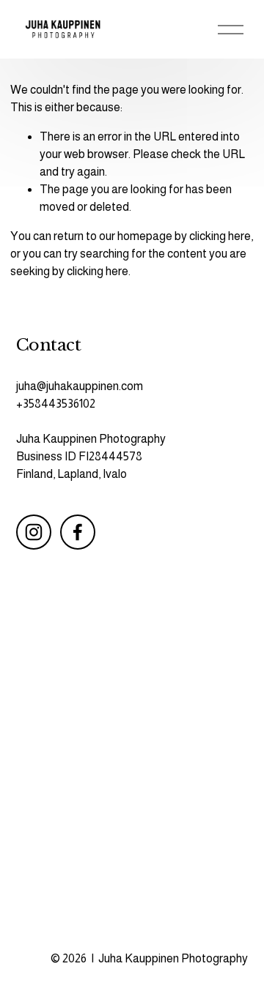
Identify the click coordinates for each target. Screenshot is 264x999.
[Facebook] (77, 532)
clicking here (220, 236)
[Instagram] (33, 532)
